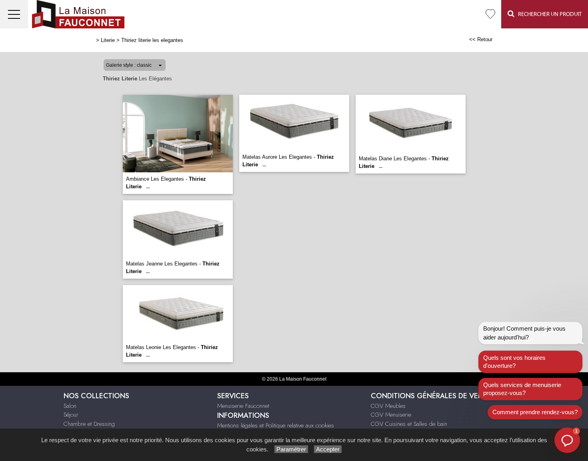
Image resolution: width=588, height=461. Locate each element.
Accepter (327, 449)
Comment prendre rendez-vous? (535, 412)
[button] (567, 440)
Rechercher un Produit (548, 14)
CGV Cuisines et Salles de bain (409, 423)
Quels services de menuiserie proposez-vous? (522, 388)
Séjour (71, 414)
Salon (70, 405)
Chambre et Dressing (89, 423)
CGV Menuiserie (391, 414)
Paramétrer (291, 449)
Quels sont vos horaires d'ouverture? (514, 361)
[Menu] (14, 14)
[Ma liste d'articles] (490, 14)
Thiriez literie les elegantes (152, 40)
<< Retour (480, 39)
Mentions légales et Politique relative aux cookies (275, 425)
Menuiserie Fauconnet (243, 405)
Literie (108, 40)
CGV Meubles (388, 405)
